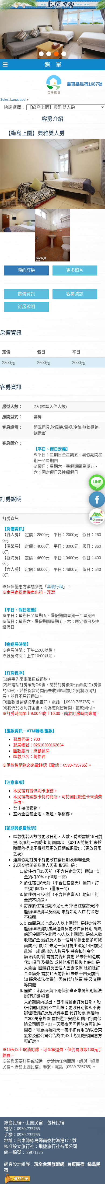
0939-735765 (28, 1128)
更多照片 (74, 270)
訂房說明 (26, 306)
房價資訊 (26, 294)
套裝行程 (55, 586)
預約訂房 (26, 270)
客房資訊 (74, 294)
